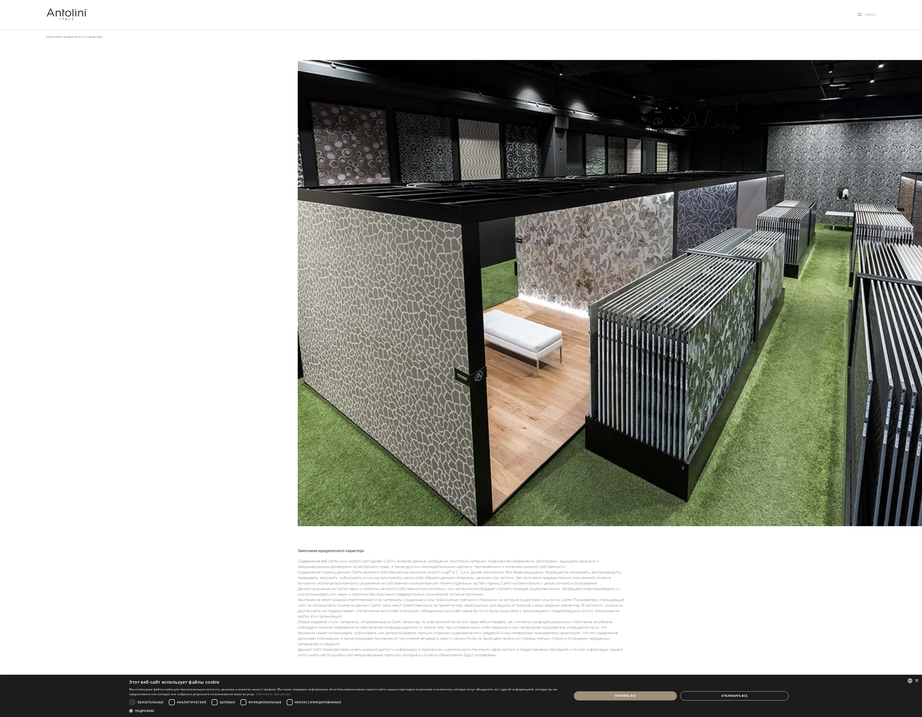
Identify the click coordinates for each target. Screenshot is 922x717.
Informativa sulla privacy (273, 694)
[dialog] (461, 696)
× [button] (916, 680)
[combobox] (910, 680)
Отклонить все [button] (734, 696)
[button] (344, 710)
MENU (869, 14)
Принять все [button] (625, 696)
